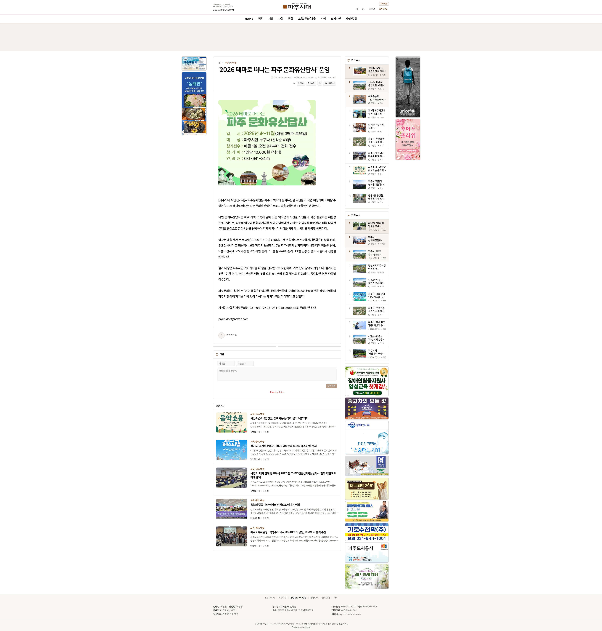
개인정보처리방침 (298, 597)
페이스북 (311, 83)
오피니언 (336, 18)
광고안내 (326, 597)
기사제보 (383, 4)
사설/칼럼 (351, 18)
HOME (249, 18)
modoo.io (306, 627)
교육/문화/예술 (307, 18)
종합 (290, 18)
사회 (280, 18)
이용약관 (282, 597)
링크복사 (330, 83)
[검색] (357, 9)
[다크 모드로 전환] (363, 9)
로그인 (372, 9)
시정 (270, 18)
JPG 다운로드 (308, 100)
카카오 (301, 83)
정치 (260, 18)
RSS (336, 597)
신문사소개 (270, 597)
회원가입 (383, 9)
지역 (323, 18)
